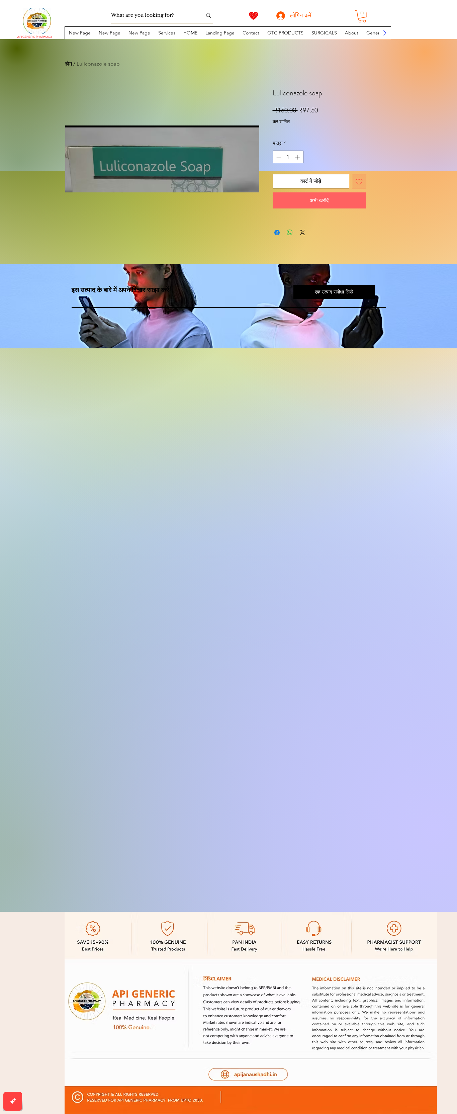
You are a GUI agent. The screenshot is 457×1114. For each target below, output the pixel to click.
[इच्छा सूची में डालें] (359, 181)
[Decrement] (278, 157)
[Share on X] (302, 233)
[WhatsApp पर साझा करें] (290, 233)
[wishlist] (254, 15)
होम (68, 64)
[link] (362, 16)
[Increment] (297, 157)
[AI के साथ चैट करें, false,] (12, 1101)
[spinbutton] (287, 157)
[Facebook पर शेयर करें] (277, 233)
